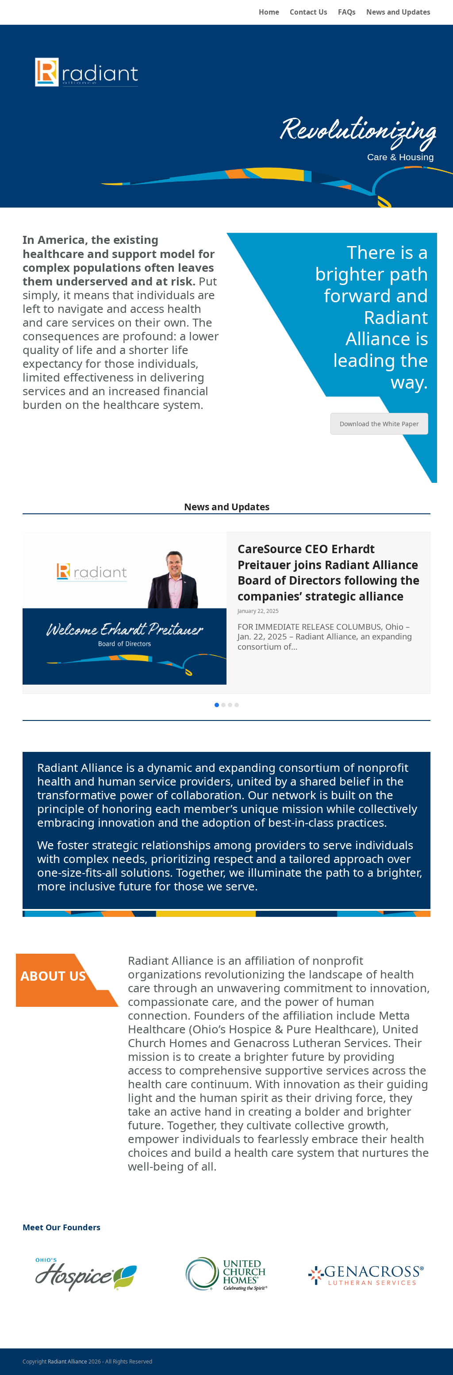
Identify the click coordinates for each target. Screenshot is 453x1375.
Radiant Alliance (67, 1361)
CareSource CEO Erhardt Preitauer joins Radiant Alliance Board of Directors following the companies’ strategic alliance (328, 572)
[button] (217, 705)
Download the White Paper (379, 424)
